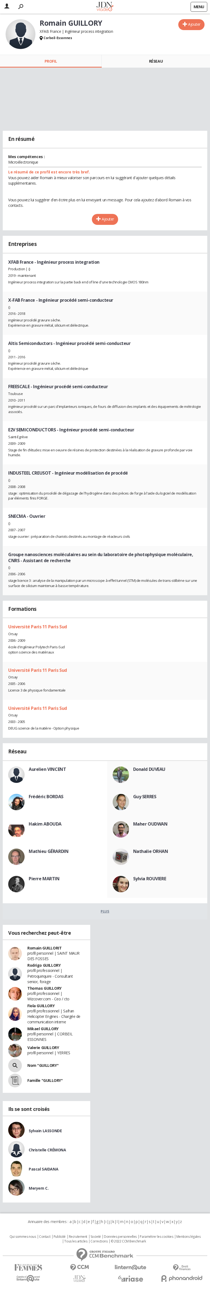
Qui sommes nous (23, 1237)
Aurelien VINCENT (47, 769)
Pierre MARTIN (44, 879)
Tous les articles (75, 1241)
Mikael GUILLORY (43, 1028)
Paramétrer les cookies (156, 1237)
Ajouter (194, 24)
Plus (105, 911)
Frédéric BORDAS (46, 797)
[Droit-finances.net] (181, 1267)
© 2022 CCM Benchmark (128, 1241)
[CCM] (79, 1267)
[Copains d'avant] (28, 1278)
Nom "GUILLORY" (43, 1065)
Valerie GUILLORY (43, 1047)
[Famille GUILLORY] (15, 1080)
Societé (96, 1237)
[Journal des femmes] (28, 1267)
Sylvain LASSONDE (45, 1130)
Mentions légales (188, 1237)
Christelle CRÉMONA (47, 1149)
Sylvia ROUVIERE (149, 879)
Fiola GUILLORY (40, 1005)
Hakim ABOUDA (45, 824)
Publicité (60, 1237)
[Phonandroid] (181, 1278)
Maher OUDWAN (150, 824)
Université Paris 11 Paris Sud (37, 627)
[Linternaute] (130, 1267)
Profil (51, 61)
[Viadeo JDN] (79, 1278)
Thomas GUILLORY (44, 988)
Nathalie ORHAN (150, 851)
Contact (44, 1237)
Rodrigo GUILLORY (43, 965)
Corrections (99, 1241)
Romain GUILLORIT (44, 948)
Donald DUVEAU (149, 769)
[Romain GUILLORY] (20, 34)
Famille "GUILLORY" (45, 1080)
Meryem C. (38, 1188)
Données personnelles (120, 1237)
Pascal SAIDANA (43, 1169)
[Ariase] (130, 1279)
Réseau (156, 61)
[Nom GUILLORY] (15, 1065)
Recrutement (78, 1237)
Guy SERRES (144, 797)
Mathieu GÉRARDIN (48, 851)
